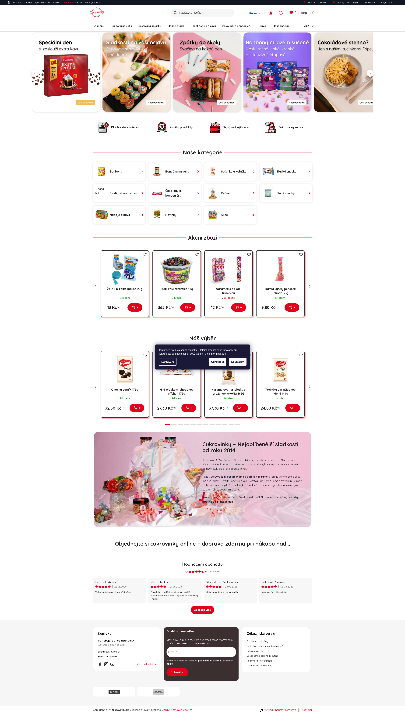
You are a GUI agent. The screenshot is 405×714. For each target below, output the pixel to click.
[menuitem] (98, 26)
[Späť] (34, 73)
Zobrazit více (202, 609)
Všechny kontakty (146, 664)
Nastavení (167, 362)
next (309, 286)
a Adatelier (303, 709)
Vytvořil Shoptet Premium (279, 709)
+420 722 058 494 (317, 2)
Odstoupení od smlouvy (259, 665)
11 (237, 424)
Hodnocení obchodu (202, 564)
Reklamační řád (255, 651)
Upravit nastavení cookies (177, 709)
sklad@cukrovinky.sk (347, 2)
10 (231, 424)
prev (95, 286)
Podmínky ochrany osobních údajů (265, 646)
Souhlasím (237, 362)
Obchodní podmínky (257, 641)
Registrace (386, 2)
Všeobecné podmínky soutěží (262, 655)
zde (224, 353)
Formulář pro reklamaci (259, 660)
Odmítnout (217, 362)
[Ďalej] (370, 73)
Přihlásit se (177, 672)
